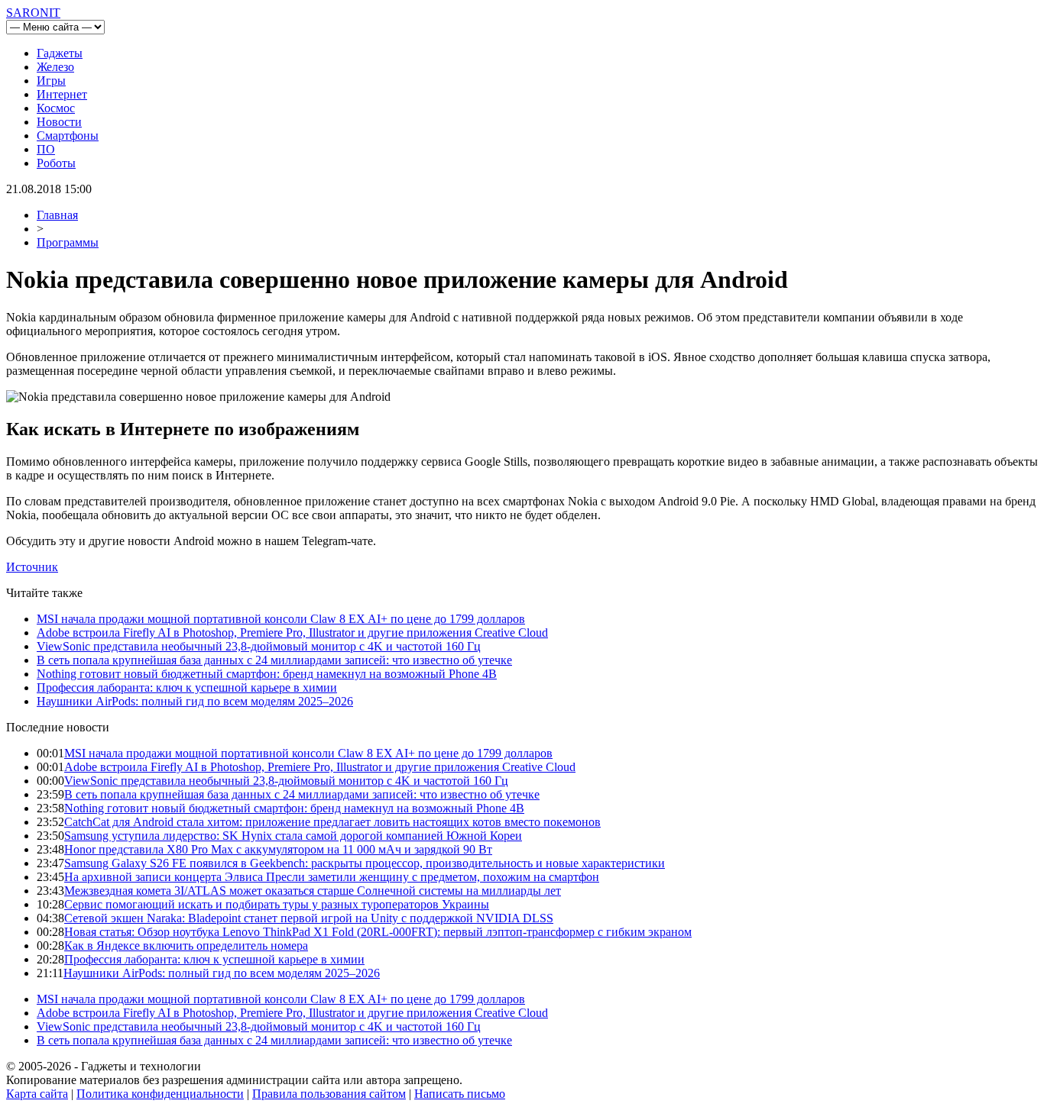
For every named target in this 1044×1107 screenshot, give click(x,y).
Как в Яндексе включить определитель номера (186, 945)
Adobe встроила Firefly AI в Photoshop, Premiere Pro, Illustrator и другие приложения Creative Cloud (292, 632)
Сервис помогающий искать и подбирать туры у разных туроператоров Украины (276, 904)
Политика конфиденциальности (160, 1093)
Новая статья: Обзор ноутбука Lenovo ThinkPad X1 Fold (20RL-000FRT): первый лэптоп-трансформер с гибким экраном (378, 931)
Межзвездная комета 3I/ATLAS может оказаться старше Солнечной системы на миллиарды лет (312, 890)
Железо (55, 66)
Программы (68, 242)
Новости (59, 121)
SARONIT (33, 12)
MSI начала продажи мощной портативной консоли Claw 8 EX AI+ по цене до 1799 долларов (281, 618)
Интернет (62, 94)
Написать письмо (459, 1093)
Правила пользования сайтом (329, 1093)
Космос (56, 108)
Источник (32, 566)
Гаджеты (60, 53)
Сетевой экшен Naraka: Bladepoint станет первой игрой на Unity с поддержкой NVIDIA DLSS (308, 918)
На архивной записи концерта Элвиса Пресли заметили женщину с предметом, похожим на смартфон (331, 876)
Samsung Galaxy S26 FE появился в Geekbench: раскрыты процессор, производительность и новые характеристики (364, 863)
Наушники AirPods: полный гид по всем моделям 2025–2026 (195, 701)
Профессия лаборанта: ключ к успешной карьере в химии (187, 687)
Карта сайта (37, 1093)
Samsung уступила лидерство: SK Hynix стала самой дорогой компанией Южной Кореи (293, 835)
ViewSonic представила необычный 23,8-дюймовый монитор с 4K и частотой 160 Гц (259, 646)
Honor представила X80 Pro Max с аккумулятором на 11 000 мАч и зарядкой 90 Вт (278, 849)
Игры (51, 80)
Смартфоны (68, 135)
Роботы (56, 163)
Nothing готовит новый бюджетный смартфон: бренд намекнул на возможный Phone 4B (267, 673)
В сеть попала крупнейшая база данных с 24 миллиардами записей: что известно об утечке (274, 660)
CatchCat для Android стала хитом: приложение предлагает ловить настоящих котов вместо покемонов (332, 821)
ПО (46, 149)
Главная (57, 214)
